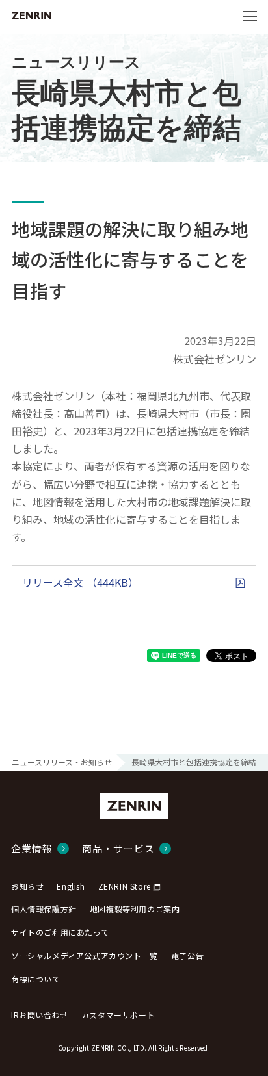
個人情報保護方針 (44, 908)
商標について (35, 978)
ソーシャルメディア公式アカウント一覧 (84, 955)
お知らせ (27, 885)
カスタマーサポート (118, 1014)
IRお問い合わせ (39, 1014)
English (71, 885)
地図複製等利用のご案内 (135, 908)
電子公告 (187, 955)
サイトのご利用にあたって (60, 932)
